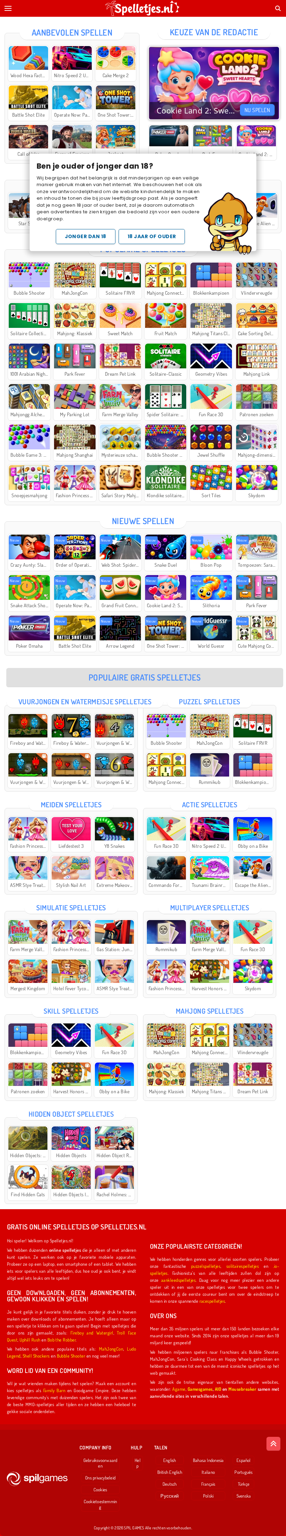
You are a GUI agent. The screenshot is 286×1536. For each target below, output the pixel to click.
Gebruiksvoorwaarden (100, 1463)
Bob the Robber (61, 1340)
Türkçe (243, 1484)
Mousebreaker (242, 1389)
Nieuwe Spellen (143, 520)
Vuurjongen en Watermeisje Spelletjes (84, 701)
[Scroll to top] (273, 1444)
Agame (178, 1389)
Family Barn (54, 1390)
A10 (218, 1389)
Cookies (100, 1489)
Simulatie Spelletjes (71, 907)
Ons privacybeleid (100, 1477)
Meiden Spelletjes (71, 804)
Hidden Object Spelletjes (71, 1113)
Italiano (208, 1472)
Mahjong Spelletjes (210, 1010)
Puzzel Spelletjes (209, 701)
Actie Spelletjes (210, 804)
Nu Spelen (257, 109)
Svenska (243, 1496)
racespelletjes (212, 1301)
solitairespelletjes (242, 1266)
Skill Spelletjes (71, 1010)
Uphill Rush (30, 1340)
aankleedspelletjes (178, 1280)
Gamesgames (200, 1389)
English (169, 1460)
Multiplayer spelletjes (209, 907)
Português (243, 1472)
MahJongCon (111, 1349)
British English (169, 1472)
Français (208, 1484)
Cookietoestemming (100, 1504)
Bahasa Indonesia (208, 1460)
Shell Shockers (36, 1356)
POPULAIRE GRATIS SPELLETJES (145, 677)
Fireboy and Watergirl (91, 1333)
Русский (169, 1496)
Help (138, 1463)
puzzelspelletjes (206, 1266)
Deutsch (170, 1484)
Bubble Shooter (71, 1356)
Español (243, 1460)
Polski (208, 1496)
